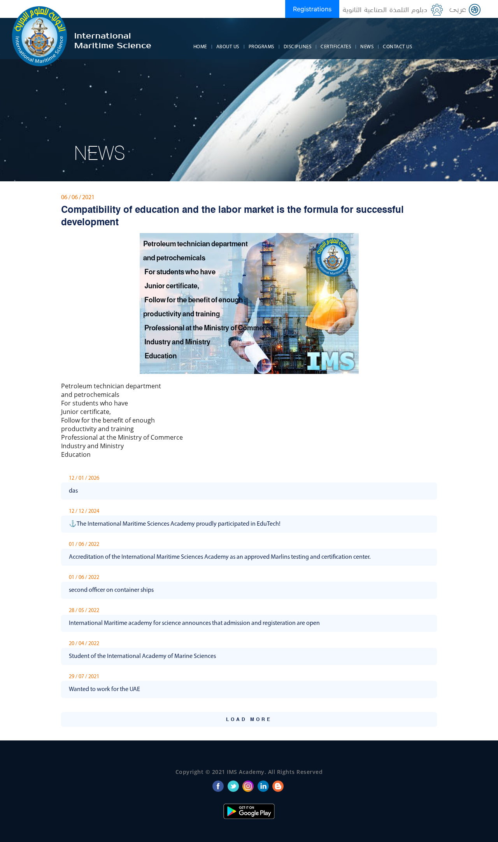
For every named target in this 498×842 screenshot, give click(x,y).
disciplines (298, 46)
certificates (336, 46)
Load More (249, 719)
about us (227, 46)
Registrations (312, 9)
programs (261, 46)
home (200, 46)
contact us (397, 46)
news (367, 46)
